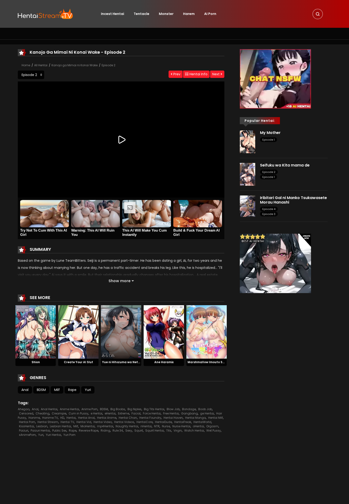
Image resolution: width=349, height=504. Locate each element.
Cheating (42, 413)
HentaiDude (163, 422)
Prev (176, 74)
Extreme (123, 413)
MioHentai (87, 426)
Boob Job (205, 409)
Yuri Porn (69, 435)
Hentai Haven (173, 418)
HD (62, 418)
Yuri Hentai (53, 435)
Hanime (34, 418)
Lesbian (41, 426)
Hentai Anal (86, 418)
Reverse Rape (88, 430)
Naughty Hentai (127, 426)
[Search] (317, 14)
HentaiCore (145, 422)
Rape (72, 389)
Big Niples (134, 409)
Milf (57, 389)
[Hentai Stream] (45, 13)
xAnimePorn (27, 435)
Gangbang (189, 413)
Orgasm (212, 426)
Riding (105, 430)
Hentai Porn (27, 422)
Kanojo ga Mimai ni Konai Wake (75, 65)
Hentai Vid (83, 422)
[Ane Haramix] (164, 331)
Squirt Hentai (154, 430)
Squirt (138, 430)
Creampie (59, 413)
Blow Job (173, 409)
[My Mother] (247, 141)
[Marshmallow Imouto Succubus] (206, 331)
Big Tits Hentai (154, 409)
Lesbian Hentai (60, 426)
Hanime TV (50, 418)
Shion (36, 362)
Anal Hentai (49, 409)
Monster (166, 13)
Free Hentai (171, 413)
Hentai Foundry (150, 418)
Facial (136, 413)
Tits (168, 430)
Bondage (189, 409)
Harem (189, 13)
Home (26, 65)
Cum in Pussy (78, 413)
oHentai (198, 426)
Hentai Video (103, 422)
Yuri (88, 389)
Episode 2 (108, 65)
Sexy (128, 430)
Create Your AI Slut (78, 362)
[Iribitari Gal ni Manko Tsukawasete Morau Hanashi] (247, 206)
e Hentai (96, 413)
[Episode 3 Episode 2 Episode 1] (31, 75)
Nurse (166, 426)
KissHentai (26, 426)
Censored (26, 413)
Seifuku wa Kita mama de (285, 165)
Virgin (178, 430)
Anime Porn (89, 409)
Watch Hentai (194, 430)
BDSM (41, 389)
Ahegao (23, 409)
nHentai (146, 426)
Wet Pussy (213, 430)
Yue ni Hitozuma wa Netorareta (126, 362)
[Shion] (35, 331)
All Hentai (40, 65)
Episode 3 (268, 214)
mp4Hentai (105, 426)
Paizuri (23, 430)
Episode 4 (268, 209)
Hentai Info (198, 74)
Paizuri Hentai (40, 430)
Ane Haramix (164, 362)
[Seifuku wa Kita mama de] (247, 174)
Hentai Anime (106, 418)
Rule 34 (118, 430)
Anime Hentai (69, 409)
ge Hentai (207, 413)
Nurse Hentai (181, 426)
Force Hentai (152, 413)
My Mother (270, 132)
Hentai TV (67, 422)
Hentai (71, 418)
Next (216, 74)
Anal (24, 389)
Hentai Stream (48, 422)
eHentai (110, 413)
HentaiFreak (182, 422)
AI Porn (210, 13)
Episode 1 (268, 140)
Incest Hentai (112, 13)
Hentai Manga (195, 418)
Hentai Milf (215, 418)
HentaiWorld (202, 422)
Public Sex (59, 430)
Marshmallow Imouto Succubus (212, 362)
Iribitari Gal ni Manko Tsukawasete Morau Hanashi (293, 200)
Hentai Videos (124, 422)
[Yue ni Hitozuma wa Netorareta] (121, 331)
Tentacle (141, 13)
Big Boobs (117, 409)
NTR (157, 426)
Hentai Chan (128, 418)
